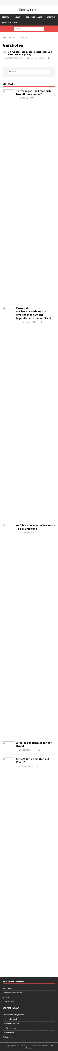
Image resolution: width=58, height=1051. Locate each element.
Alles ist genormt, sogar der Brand (34, 744)
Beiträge (6, 17)
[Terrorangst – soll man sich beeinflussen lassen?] (8, 195)
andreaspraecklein (35, 58)
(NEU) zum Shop (9, 23)
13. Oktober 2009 (26, 98)
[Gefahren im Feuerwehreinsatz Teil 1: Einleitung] (8, 629)
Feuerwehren (8, 1032)
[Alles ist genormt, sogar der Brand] (8, 742)
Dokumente (8, 1037)
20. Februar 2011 (26, 749)
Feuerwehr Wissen (11, 1023)
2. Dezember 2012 (26, 532)
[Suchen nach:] (29, 28)
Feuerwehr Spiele (10, 1019)
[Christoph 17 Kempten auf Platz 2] (8, 863)
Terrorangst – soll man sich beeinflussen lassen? (33, 92)
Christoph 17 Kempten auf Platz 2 (32, 760)
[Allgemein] (4, 52)
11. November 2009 (27, 322)
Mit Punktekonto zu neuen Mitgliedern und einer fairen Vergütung (30, 53)
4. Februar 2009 (25, 766)
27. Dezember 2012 (14, 58)
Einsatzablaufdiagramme (13, 1014)
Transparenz (8, 1001)
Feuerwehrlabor (34, 17)
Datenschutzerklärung (12, 992)
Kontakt (51, 17)
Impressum (7, 988)
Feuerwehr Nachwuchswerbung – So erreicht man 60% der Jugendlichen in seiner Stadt (33, 313)
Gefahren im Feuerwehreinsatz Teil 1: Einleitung (35, 527)
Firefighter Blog (9, 1028)
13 (49, 58)
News (17, 17)
